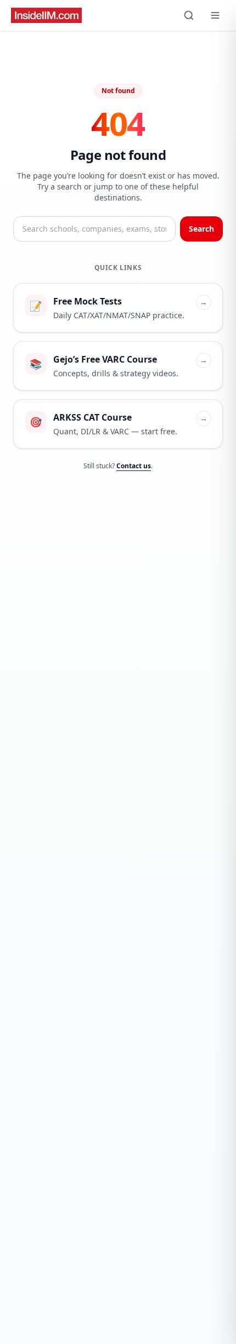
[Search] (189, 15)
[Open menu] (215, 15)
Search (201, 228)
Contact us (133, 465)
